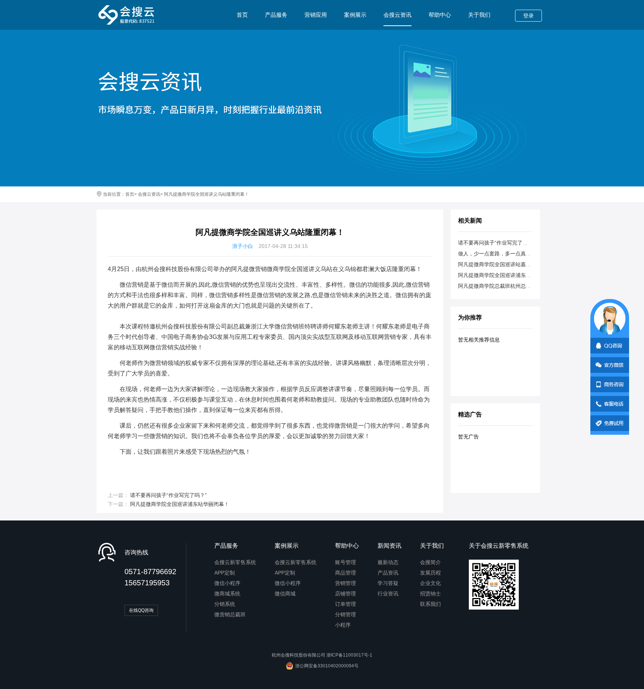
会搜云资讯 (397, 15)
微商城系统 (227, 594)
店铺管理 (345, 594)
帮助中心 (440, 15)
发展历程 (430, 573)
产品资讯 (388, 573)
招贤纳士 (430, 594)
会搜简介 (430, 562)
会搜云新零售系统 (235, 562)
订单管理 (345, 604)
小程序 (343, 625)
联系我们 (430, 604)
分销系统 (224, 604)
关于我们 (479, 15)
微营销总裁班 (230, 614)
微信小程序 (227, 583)
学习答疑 (388, 583)
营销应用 (315, 15)
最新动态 (388, 562)
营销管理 (345, 583)
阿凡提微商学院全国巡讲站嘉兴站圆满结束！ (510, 264)
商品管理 (345, 573)
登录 (528, 16)
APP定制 (224, 573)
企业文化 (430, 583)
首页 (242, 15)
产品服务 (276, 15)
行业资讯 (388, 594)
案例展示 (355, 15)
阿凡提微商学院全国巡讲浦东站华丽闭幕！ (179, 504)
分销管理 (345, 614)
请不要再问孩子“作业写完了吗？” (168, 495)
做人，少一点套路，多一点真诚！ (497, 254)
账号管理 (345, 562)
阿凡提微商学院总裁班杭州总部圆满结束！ (507, 286)
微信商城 (285, 594)
